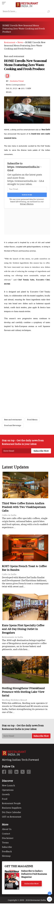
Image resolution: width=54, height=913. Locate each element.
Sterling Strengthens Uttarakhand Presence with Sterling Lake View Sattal (23, 691)
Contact (6, 833)
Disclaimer (7, 838)
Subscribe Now (31, 883)
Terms (5, 842)
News (20, 42)
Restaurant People (11, 803)
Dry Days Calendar (11, 812)
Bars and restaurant (14, 56)
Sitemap (6, 855)
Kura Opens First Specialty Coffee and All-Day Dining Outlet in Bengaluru (23, 628)
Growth (6, 794)
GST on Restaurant (11, 816)
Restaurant (9, 42)
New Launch (8, 785)
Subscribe (7, 847)
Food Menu (32, 419)
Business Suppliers (11, 807)
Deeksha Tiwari (17, 81)
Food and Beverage (12, 425)
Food (4, 798)
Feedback (7, 851)
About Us (6, 829)
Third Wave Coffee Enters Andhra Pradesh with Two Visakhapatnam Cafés (24, 506)
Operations (8, 790)
